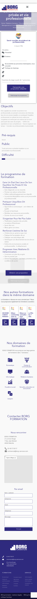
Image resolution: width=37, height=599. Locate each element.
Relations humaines (12, 23)
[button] (27, 6)
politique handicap (6, 597)
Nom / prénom (9, 493)
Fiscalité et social (10, 387)
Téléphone (7, 511)
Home (3, 23)
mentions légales (17, 595)
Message (7, 517)
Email (6, 505)
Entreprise (7, 499)
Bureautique (10, 365)
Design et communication (27, 366)
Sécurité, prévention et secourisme (27, 387)
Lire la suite (5, 322)
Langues (10, 399)
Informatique (10, 377)
